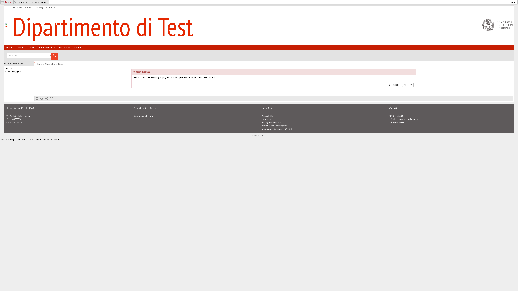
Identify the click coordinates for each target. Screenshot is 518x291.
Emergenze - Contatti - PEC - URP (277, 128)
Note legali (267, 119)
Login (513, 2)
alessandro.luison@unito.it (405, 119)
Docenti (20, 47)
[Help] (51, 98)
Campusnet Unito (259, 135)
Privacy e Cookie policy (272, 122)
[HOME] (37, 98)
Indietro (396, 85)
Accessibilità (267, 116)
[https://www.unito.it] (497, 31)
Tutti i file (9, 68)
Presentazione (45, 47)
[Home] (7, 26)
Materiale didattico (54, 64)
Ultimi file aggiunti (13, 71)
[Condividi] (47, 98)
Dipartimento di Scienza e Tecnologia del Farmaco (34, 7)
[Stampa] (42, 98)
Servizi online (40, 2)
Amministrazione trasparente (275, 125)
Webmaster (398, 122)
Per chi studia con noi (69, 47)
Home (9, 47)
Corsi (31, 47)
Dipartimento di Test (102, 26)
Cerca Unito (22, 2)
